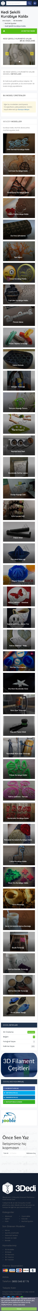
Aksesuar (8, 1216)
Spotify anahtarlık (12, 1233)
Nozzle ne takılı (10, 1238)
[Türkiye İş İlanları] (9, 1118)
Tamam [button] (19, 1309)
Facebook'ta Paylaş (11, 1088)
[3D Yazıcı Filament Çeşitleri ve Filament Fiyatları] (19, 1065)
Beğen (18, 1037)
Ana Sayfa (6, 20)
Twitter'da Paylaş (11, 1093)
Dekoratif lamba (11, 1235)
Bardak (7, 1240)
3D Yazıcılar (9, 1260)
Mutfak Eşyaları (10, 23)
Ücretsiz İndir (28, 31)
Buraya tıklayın (23, 109)
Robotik (24, 1219)
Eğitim (7, 1219)
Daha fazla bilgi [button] (19, 1304)
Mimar (7, 1230)
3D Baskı (8, 1252)
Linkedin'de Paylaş (11, 1097)
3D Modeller (17, 20)
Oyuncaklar (26, 1216)
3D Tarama (9, 1257)
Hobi (6, 1221)
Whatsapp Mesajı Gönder (13, 1102)
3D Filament (9, 1254)
